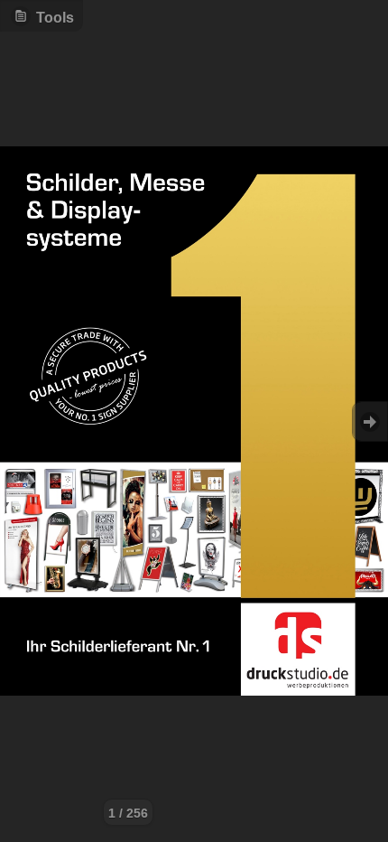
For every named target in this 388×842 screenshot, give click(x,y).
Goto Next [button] (370, 421)
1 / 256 (128, 813)
